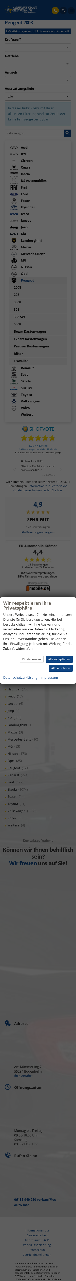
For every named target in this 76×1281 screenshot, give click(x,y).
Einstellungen (31, 659)
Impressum (49, 677)
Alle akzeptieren (59, 659)
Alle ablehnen (60, 668)
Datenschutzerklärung (20, 677)
